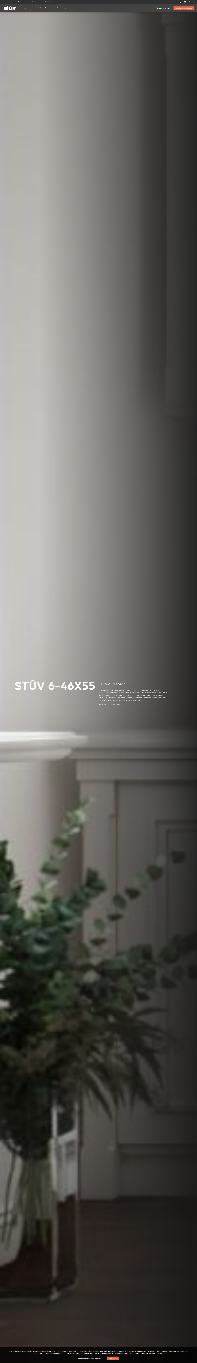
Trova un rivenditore (163, 8)
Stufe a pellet (43, 8)
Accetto (113, 1358)
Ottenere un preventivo (183, 8)
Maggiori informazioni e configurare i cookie (89, 1358)
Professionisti (49, 2)
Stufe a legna (23, 8)
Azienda (20, 2)
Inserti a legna (62, 8)
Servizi (34, 2)
